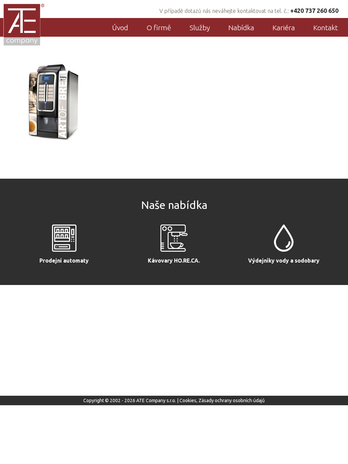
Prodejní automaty (64, 260)
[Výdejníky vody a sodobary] (283, 240)
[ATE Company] (24, 24)
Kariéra (284, 27)
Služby (200, 27)
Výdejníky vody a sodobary (283, 260)
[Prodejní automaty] (64, 240)
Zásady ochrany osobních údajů (231, 400)
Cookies (187, 400)
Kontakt (325, 27)
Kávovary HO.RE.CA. (174, 260)
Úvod (120, 27)
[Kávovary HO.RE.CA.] (174, 240)
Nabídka (241, 27)
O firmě (158, 27)
